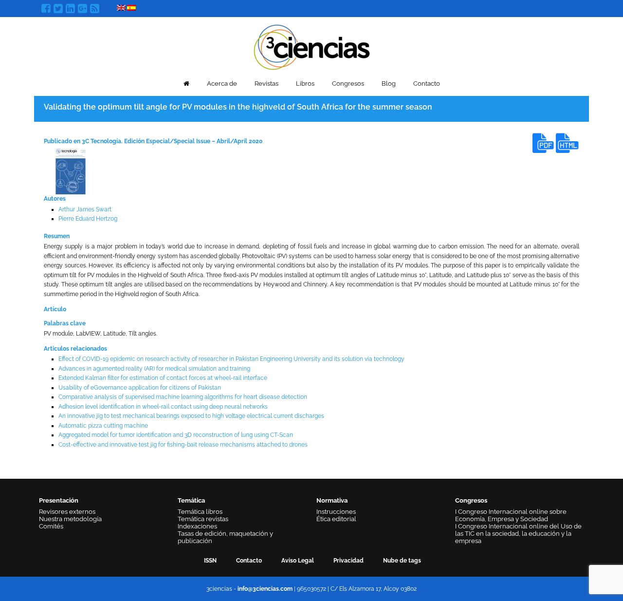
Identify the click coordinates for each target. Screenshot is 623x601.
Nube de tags (402, 560)
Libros (305, 83)
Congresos (348, 83)
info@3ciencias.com (265, 588)
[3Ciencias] (312, 46)
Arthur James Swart (84, 209)
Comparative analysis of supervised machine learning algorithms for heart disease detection (182, 397)
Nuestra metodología (70, 519)
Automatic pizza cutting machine (103, 425)
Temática (191, 500)
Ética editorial (336, 519)
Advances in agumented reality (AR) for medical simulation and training (154, 368)
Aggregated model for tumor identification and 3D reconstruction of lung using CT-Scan (175, 435)
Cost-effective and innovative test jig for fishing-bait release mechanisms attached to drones (183, 444)
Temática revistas (203, 519)
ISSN (210, 560)
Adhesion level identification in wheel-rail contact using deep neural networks (163, 406)
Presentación (58, 500)
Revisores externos (67, 511)
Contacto (426, 83)
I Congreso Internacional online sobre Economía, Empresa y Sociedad (511, 515)
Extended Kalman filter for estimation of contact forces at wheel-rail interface (162, 378)
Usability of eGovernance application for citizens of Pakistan (139, 387)
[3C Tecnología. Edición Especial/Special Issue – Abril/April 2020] (70, 171)
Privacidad (348, 560)
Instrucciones (336, 511)
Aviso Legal (297, 560)
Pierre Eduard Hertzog (87, 218)
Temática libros (200, 511)
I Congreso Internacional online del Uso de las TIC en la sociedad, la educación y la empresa (518, 534)
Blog (389, 83)
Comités (51, 526)
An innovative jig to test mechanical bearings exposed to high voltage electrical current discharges (191, 416)
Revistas (266, 83)
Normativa (332, 500)
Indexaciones (197, 526)
